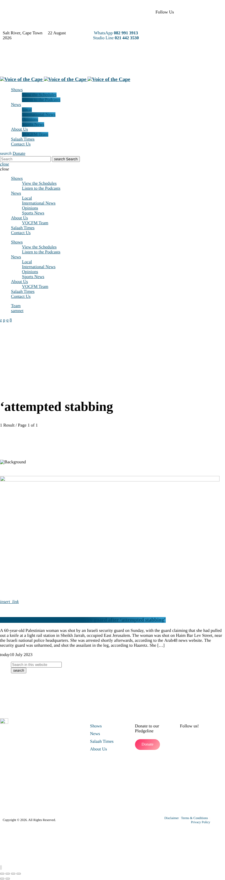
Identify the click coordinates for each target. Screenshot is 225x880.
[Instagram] (212, 27)
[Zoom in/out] (2, 874)
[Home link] (65, 79)
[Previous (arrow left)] (2, 878)
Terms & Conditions (195, 818)
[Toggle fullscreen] (7, 874)
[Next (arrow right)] (7, 878)
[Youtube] (197, 27)
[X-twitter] (212, 12)
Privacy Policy (200, 822)
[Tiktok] (197, 42)
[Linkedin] (212, 42)
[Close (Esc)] (18, 874)
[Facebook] (197, 12)
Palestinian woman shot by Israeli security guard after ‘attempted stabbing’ (83, 620)
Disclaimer (171, 818)
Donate (19, 153)
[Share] (13, 874)
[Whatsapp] (197, 58)
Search (66, 159)
